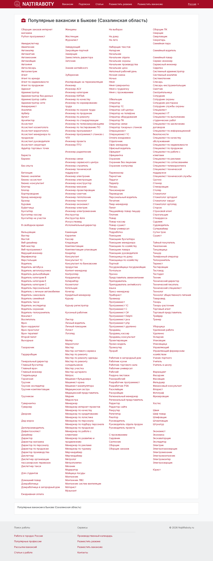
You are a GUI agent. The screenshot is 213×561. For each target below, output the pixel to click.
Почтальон (115, 270)
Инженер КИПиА (74, 95)
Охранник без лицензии (122, 162)
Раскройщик (116, 392)
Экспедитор (159, 441)
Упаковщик (159, 340)
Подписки (84, 4)
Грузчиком (27, 396)
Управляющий (161, 347)
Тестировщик (160, 267)
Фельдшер (159, 382)
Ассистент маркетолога (34, 130)
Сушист (157, 235)
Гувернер (26, 406)
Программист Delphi (120, 315)
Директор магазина (32, 441)
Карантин (70, 235)
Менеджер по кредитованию (81, 413)
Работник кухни (118, 361)
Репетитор (115, 413)
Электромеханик (162, 452)
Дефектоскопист (30, 431)
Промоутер (115, 347)
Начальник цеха (118, 67)
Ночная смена (117, 74)
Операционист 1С (119, 134)
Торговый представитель (167, 312)
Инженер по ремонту (77, 116)
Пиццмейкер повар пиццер (124, 211)
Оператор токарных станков (125, 127)
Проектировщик (118, 340)
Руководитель (117, 420)
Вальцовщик (28, 232)
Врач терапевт (29, 333)
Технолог (158, 291)
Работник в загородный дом (125, 357)
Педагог (113, 179)
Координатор (72, 277)
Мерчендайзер (73, 455)
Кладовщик (71, 242)
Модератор (71, 469)
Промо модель (117, 343)
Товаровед (159, 298)
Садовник (114, 438)
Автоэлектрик (29, 71)
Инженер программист (78, 130)
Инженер (70, 85)
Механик (70, 466)
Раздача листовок (119, 375)
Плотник (113, 214)
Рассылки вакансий (25, 547)
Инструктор (72, 214)
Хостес (157, 403)
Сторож (157, 207)
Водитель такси (30, 301)
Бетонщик (27, 172)
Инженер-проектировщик (80, 190)
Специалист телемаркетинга (169, 165)
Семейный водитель (164, 50)
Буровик (26, 204)
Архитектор (28, 120)
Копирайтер (72, 281)
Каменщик (71, 232)
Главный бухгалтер (32, 364)
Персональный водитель (123, 197)
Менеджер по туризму (78, 448)
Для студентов (29, 473)
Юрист (157, 469)
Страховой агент (162, 211)
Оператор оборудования (123, 116)
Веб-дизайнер (29, 242)
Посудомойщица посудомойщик (127, 267)
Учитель (157, 361)
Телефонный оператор (165, 256)
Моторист (70, 487)
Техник (157, 277)
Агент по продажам (32, 85)
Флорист (158, 389)
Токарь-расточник (163, 305)
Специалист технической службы (172, 176)
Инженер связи (74, 158)
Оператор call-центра (121, 109)
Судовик (158, 221)
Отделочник (116, 141)
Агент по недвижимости (35, 81)
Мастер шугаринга (76, 371)
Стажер (157, 183)
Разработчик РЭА (119, 385)
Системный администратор (169, 71)
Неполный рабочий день (123, 71)
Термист (158, 263)
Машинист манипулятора (79, 385)
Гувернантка (28, 403)
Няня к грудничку (119, 88)
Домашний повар (31, 480)
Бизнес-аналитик (31, 176)
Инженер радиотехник (78, 151)
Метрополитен (73, 462)
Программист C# (119, 312)
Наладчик (114, 50)
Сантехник (115, 441)
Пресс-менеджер (119, 291)
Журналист (71, 39)
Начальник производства (123, 64)
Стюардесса (160, 218)
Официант (114, 151)
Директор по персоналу (35, 445)
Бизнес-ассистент (31, 179)
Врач (24, 322)
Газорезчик (27, 347)
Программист (117, 301)
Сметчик (158, 88)
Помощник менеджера (122, 242)
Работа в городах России (28, 535)
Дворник (26, 413)
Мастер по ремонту (76, 354)
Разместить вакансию (150, 4)
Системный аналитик (165, 74)
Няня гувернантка (119, 85)
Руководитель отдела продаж (126, 424)
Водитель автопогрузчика (36, 270)
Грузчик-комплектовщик (35, 389)
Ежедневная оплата (32, 494)
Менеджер (71, 403)
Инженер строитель (76, 165)
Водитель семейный (32, 298)
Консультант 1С (74, 260)
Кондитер (70, 253)
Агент (24, 74)
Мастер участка (74, 368)
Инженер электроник (77, 176)
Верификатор (28, 256)
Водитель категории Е (33, 281)
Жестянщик (72, 36)
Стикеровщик (161, 186)
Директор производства (35, 452)
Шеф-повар (159, 413)
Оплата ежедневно (120, 137)
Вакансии (67, 4)
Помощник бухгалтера (122, 239)
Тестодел (158, 274)
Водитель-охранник (32, 308)
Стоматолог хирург (164, 200)
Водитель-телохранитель (35, 312)
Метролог (70, 459)
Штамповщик (160, 420)
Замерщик (71, 53)
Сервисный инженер (165, 64)
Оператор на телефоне (122, 113)
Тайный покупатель (164, 242)
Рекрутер (114, 410)
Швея (156, 410)
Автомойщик (28, 60)
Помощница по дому (121, 256)
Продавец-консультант (122, 336)
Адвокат (26, 88)
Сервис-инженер (163, 60)
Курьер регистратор (77, 305)
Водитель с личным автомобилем (40, 291)
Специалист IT (161, 113)
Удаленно (158, 333)
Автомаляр (27, 50)
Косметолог (72, 284)
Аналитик (26, 109)
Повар (112, 218)
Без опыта (27, 165)
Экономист (159, 431)
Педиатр (114, 183)
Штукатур (158, 424)
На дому (114, 36)
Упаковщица (160, 343)
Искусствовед (73, 221)
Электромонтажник (164, 455)
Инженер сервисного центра (81, 162)
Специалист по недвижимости (170, 144)
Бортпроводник (30, 193)
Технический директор (166, 281)
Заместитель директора (79, 57)
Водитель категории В (33, 277)
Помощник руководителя (123, 253)
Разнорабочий (117, 378)
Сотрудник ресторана (165, 102)
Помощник (115, 235)
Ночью (112, 78)
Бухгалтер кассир (31, 214)
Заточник (70, 60)
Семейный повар (162, 57)
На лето (113, 39)
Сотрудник (159, 95)
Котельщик (71, 287)
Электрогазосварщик (165, 448)
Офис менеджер (118, 144)
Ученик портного (162, 357)
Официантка (116, 155)
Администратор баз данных (37, 95)
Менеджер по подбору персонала (84, 424)
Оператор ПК (116, 120)
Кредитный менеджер (78, 294)
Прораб (113, 350)
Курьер (69, 298)
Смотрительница (162, 92)
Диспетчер (27, 455)
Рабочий (113, 371)
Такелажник (160, 246)
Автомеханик (28, 57)
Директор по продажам (35, 448)
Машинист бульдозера (78, 378)
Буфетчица (27, 207)
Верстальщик (29, 260)
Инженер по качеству (77, 99)
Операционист (117, 130)
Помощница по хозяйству (123, 260)
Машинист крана (74, 382)
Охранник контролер (121, 165)
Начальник (115, 53)
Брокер (25, 200)
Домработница (29, 483)
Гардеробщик (29, 354)
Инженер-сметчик (76, 193)
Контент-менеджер (76, 270)
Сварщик (158, 32)
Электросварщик (163, 462)
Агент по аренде (30, 78)
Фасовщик (159, 378)
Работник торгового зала (123, 364)
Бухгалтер (27, 211)
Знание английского (76, 67)
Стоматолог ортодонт (165, 197)
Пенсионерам (117, 190)
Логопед (70, 333)
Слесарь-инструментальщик (169, 85)
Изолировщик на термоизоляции (84, 81)
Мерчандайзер (73, 452)
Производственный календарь (94, 535)
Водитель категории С (33, 284)
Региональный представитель (126, 399)
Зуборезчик (72, 74)
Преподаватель (118, 281)
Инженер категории (76, 92)
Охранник (114, 158)
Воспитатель (28, 319)
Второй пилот (28, 336)
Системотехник (162, 78)
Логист (69, 329)
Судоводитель (161, 225)
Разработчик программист (124, 382)
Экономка (158, 434)
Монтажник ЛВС (74, 480)
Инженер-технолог (76, 200)
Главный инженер (31, 371)
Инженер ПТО (73, 144)
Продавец (114, 329)
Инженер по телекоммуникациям (84, 123)
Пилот (112, 207)
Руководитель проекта (122, 427)
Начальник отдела (119, 57)
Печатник (114, 200)
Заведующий (72, 46)
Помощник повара (119, 249)
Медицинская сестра (77, 389)
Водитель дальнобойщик (35, 274)
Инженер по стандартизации (81, 120)
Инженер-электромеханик (80, 211)
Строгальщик (160, 214)
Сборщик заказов (119, 448)
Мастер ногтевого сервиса (80, 350)
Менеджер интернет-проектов (82, 406)
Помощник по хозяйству (123, 246)
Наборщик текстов (119, 46)
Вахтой (25, 239)
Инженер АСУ (73, 88)
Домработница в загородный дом (40, 487)
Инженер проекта (75, 141)
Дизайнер (26, 434)
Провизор (114, 298)
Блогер (25, 190)
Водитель (26, 263)
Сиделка (158, 67)
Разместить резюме (120, 4)
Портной (113, 263)
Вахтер (25, 235)
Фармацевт (159, 371)
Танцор (157, 253)
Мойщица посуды (75, 473)
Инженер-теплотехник (78, 197)
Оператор (114, 102)
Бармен (25, 158)
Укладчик (158, 336)
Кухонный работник (76, 312)
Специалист (160, 109)
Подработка (116, 232)
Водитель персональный (35, 287)
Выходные (27, 340)
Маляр (69, 340)
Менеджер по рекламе (78, 445)
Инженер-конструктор (78, 183)
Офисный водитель (120, 148)
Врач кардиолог (30, 326)
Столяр (157, 190)
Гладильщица (29, 375)
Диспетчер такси (31, 466)
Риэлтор (113, 417)
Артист (25, 116)
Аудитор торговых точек (35, 148)
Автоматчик (28, 53)
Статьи (99, 4)
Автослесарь (28, 67)
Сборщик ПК (160, 29)
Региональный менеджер (123, 396)
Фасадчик (158, 375)
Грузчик (25, 382)
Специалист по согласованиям (170, 162)
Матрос (69, 375)
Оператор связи (118, 123)
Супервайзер (160, 228)
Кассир (69, 239)
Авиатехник (27, 46)
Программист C (118, 308)
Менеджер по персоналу (79, 420)
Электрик (158, 445)
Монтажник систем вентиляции (83, 483)
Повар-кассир (117, 221)
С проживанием (118, 434)
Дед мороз (27, 420)
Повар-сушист (117, 225)
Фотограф (158, 392)
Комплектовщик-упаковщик (81, 249)
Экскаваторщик (162, 438)
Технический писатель (166, 284)
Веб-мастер (28, 246)
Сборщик (114, 445)
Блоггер (25, 186)
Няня (112, 81)
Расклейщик (116, 389)
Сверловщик (160, 36)
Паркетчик (115, 176)
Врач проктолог (30, 329)
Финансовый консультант (167, 385)
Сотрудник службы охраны (168, 106)
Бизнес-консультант (32, 183)
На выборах (116, 29)
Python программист (33, 36)
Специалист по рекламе (167, 158)
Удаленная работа (163, 329)
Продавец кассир (119, 333)
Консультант (72, 256)
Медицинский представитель (82, 392)
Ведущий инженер (31, 253)
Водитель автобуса (32, 267)
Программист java (119, 319)
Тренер (157, 319)
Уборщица (159, 326)
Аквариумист (29, 106)
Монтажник (71, 476)
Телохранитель (161, 260)
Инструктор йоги (75, 218)
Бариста (26, 155)
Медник (69, 396)
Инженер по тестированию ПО (82, 127)
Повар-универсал (119, 228)
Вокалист (26, 315)
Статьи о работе (23, 552)
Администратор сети (33, 102)
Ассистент (27, 123)
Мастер (69, 347)
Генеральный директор (34, 361)
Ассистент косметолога (34, 127)
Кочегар (69, 291)
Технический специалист (167, 287)
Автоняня (26, 64)
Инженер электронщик (78, 179)
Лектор (69, 319)
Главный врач (29, 368)
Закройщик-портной (76, 50)
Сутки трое (159, 232)
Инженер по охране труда (80, 109)
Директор (27, 438)
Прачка (113, 274)
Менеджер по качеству (78, 410)
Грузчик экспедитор (32, 385)
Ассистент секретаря (33, 144)
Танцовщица (160, 249)
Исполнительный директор (80, 225)
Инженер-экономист (77, 204)
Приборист (115, 294)
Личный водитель (75, 322)
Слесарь (158, 81)
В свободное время (32, 225)
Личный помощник (76, 326)
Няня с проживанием (121, 92)
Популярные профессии (27, 541)
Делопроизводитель (32, 427)
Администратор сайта (33, 99)
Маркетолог (72, 343)
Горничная (27, 378)
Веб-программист (31, 249)
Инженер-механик (76, 186)
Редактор (114, 403)
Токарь (157, 301)
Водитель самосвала (33, 294)
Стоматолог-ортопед (165, 204)
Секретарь (159, 39)
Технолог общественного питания (172, 294)
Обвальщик (115, 99)
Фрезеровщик (161, 396)
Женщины (71, 29)
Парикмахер (116, 172)
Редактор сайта (118, 406)
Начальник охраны (120, 60)
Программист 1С (118, 305)
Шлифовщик (160, 417)
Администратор (30, 92)
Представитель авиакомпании (126, 277)
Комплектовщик (74, 246)
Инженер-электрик (76, 207)
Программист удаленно (122, 326)
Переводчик (116, 193)
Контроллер (72, 274)
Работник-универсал (120, 368)
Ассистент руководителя (35, 141)
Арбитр (25, 113)
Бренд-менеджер (31, 197)
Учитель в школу (162, 364)
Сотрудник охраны (163, 99)
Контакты (82, 552)
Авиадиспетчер (30, 43)
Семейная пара (162, 43)
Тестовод (158, 270)
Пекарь (113, 186)
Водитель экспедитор (33, 305)
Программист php (119, 322)
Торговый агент (162, 308)
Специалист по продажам (168, 148)
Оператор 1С (116, 106)
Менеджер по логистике (79, 417)
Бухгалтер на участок (33, 218)
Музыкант (71, 490)
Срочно (157, 179)
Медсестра (71, 399)
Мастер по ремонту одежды (81, 357)
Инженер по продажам (78, 113)
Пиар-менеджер (118, 204)
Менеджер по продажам (79, 427)
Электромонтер (162, 459)
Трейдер (158, 315)
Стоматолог (159, 193)
